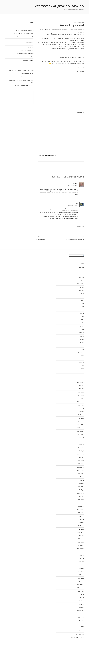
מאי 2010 (81, 444)
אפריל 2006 (81, 604)
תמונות (82, 372)
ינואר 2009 (81, 496)
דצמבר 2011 (81, 395)
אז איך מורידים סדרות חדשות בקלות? (23, 33)
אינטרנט (82, 287)
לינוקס (82, 329)
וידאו (83, 316)
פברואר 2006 (80, 610)
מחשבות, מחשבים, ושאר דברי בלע (59, 6)
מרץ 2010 (81, 450)
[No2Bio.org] (76, 256)
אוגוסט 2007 (81, 552)
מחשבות (82, 336)
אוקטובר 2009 (80, 467)
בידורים (79, 165)
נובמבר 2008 (81, 503)
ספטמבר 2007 (80, 548)
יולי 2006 (82, 594)
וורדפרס (82, 313)
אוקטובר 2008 (80, 506)
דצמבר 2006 (81, 578)
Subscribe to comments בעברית (24, 30)
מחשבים (82, 339)
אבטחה (82, 280)
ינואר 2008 (81, 535)
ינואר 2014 (81, 385)
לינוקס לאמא (24, 73)
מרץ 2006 (81, 607)
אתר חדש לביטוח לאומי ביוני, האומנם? (19, 70)
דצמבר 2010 (81, 421)
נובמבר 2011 (81, 398)
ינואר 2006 (81, 614)
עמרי (75, 22)
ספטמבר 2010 (80, 431)
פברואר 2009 (80, 493)
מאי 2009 (81, 483)
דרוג (83, 306)
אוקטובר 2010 (80, 428)
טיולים (82, 319)
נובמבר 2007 (81, 542)
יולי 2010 (82, 437)
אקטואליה (81, 293)
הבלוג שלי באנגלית (79, 631)
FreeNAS (30, 47)
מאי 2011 (81, 411)
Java (83, 270)
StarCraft (81, 277)
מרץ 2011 (81, 418)
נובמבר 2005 (81, 620)
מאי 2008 (81, 522)
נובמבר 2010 (81, 424)
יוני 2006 (82, 597)
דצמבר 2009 (81, 460)
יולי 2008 (82, 516)
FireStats (81, 267)
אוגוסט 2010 (81, 434)
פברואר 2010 (80, 454)
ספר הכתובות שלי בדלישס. (77, 637)
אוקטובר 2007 (80, 545)
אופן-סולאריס (80, 283)
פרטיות (82, 355)
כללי (83, 323)
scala (82, 274)
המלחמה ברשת (80, 310)
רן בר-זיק (75, 183)
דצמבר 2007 (81, 539)
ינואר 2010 (81, 457)
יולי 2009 (82, 477)
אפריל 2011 (81, 415)
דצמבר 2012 (81, 392)
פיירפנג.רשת (81, 352)
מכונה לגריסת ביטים (28, 60)
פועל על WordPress (79, 647)
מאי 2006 (81, 601)
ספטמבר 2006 (80, 588)
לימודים (82, 326)
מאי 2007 (81, 561)
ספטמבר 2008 (80, 509)
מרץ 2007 (81, 568)
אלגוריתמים (81, 290)
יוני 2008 (82, 519)
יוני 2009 (82, 480)
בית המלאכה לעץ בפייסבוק (26, 50)
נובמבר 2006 (81, 581)
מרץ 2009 (81, 490)
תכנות (82, 368)
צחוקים (82, 359)
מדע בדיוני (81, 332)
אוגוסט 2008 (81, 512)
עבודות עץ (81, 349)
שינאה (82, 365)
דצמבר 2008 (81, 499)
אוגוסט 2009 (81, 473)
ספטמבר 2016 (80, 382)
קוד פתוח (81, 362)
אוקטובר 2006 (80, 584)
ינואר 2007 (81, 575)
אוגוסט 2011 (81, 405)
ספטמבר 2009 (80, 470)
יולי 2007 (82, 555)
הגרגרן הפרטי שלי (79, 634)
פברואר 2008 (80, 532)
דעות (83, 303)
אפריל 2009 (81, 486)
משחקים (76, 165)
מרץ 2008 (81, 529)
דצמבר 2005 (81, 617)
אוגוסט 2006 (81, 591)
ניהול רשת (81, 346)
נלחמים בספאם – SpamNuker (25, 37)
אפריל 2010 (81, 447)
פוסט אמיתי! (24, 77)
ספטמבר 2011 (80, 402)
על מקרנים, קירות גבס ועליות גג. (25, 53)
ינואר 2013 (81, 388)
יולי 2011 (82, 408)
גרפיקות (82, 300)
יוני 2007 (82, 558)
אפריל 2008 (81, 526)
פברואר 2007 (80, 571)
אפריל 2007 (81, 565)
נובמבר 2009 (81, 464)
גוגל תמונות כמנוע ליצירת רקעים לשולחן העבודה (20, 57)
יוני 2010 (82, 441)
